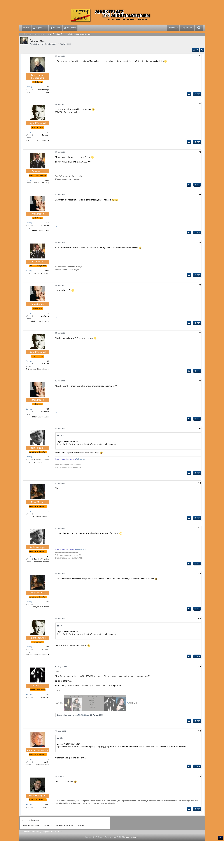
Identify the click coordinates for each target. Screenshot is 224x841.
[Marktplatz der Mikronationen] (112, 15)
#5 (200, 242)
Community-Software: (104, 837)
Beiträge (29, 87)
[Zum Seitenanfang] (220, 838)
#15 (199, 731)
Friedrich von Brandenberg (44, 44)
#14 (199, 666)
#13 (199, 618)
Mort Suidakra (83, 715)
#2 (200, 104)
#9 (200, 428)
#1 (200, 56)
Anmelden (173, 27)
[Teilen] (202, 50)
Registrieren (187, 27)
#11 (199, 528)
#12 (199, 573)
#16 (199, 776)
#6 (200, 285)
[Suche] (199, 28)
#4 (200, 194)
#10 (199, 483)
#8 (200, 380)
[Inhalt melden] (189, 94)
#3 (200, 152)
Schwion (80, 459)
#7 (200, 333)
